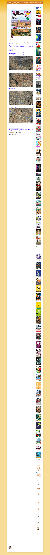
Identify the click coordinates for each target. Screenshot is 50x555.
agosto (38, 490)
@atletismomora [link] (25, 43)
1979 (37, 533)
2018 (37, 523)
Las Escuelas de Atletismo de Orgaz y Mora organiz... (39, 503)
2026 (37, 483)
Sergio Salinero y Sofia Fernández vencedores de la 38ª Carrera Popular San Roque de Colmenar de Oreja (39, 479)
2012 (37, 528)
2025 (37, 484)
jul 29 (38, 493)
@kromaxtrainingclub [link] (18, 43)
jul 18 (38, 499)
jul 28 (38, 494)
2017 (37, 524)
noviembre (38, 487)
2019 (37, 522)
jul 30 (38, 492)
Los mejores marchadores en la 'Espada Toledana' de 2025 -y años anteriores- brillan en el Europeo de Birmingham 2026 (39, 474)
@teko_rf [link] (27, 42)
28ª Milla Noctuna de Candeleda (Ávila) (39, 476)
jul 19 (38, 498)
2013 (37, 527)
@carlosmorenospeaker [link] (31, 42)
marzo (38, 517)
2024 (37, 485)
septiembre (38, 489)
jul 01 (38, 513)
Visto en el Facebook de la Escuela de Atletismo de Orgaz (14, 39)
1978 (37, 534)
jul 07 (38, 510)
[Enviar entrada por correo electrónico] (16, 132)
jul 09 (38, 508)
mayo (37, 515)
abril (37, 516)
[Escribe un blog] (18, 132)
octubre (38, 488)
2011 (37, 529)
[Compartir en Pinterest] (20, 132)
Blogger (25, 550)
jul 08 (38, 509)
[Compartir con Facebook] (19, 132)
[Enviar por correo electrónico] (17, 132)
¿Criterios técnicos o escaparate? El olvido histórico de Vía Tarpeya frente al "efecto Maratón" (39, 465)
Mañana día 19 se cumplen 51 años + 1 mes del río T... (39, 501)
